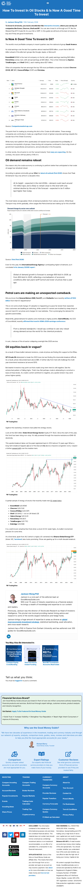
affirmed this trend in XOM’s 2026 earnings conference (44, 321)
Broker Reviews (28, 791)
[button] (47, 3)
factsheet (18, 539)
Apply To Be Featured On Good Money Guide (29, 711)
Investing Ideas (8, 807)
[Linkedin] (9, 636)
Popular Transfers (49, 798)
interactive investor (51, 26)
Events (4, 801)
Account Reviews (9, 791)
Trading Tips (27, 809)
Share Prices (7, 812)
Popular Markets (28, 796)
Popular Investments (10, 796)
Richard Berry (42, 744)
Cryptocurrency (28, 815)
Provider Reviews (49, 793)
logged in (18, 681)
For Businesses (69, 804)
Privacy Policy (68, 815)
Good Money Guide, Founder (45, 745)
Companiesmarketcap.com (22, 126)
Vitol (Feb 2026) (17, 260)
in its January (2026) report (24, 267)
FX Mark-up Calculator (51, 817)
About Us (66, 783)
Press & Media (68, 799)
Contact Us (67, 793)
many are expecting (57, 152)
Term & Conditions (70, 809)
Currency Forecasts (50, 804)
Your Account (68, 788)
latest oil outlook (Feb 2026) (51, 173)
